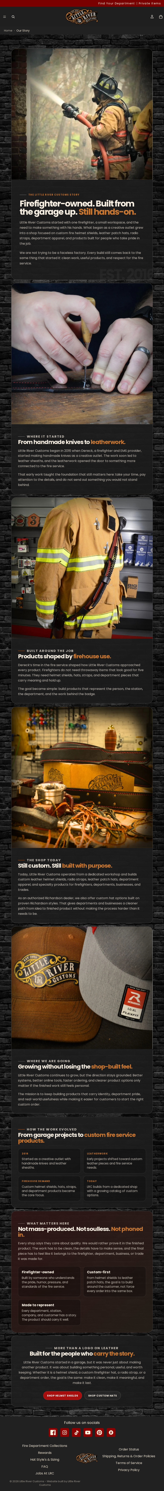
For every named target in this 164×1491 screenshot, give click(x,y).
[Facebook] (53, 1432)
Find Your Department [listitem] (116, 3)
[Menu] (4, 16)
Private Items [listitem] (150, 3)
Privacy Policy (129, 1470)
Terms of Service (129, 1463)
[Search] (13, 16)
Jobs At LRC (44, 1473)
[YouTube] (87, 1432)
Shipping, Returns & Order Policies (128, 1456)
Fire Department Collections (44, 1445)
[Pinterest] (99, 1432)
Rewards (45, 1452)
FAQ (44, 1466)
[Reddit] (111, 1432)
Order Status (129, 1449)
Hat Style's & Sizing (44, 1459)
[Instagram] (64, 1432)
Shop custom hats (102, 1395)
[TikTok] (76, 1432)
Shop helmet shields (62, 1395)
